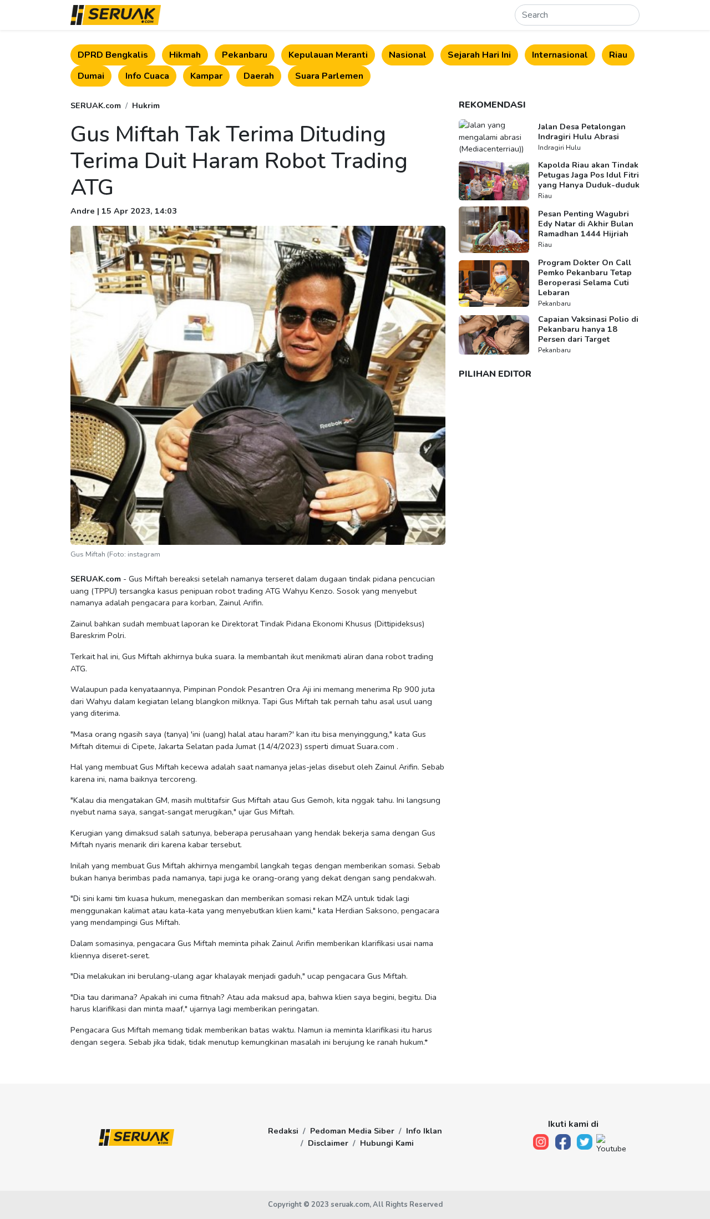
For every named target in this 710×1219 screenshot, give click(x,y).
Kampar (206, 76)
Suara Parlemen (329, 76)
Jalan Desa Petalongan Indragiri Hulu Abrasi (582, 131)
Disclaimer (328, 1143)
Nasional (408, 55)
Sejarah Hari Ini (479, 55)
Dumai (91, 76)
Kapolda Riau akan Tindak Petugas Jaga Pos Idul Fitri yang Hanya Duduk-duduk (589, 175)
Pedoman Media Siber (352, 1130)
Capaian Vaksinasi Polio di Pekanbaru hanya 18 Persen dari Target (588, 329)
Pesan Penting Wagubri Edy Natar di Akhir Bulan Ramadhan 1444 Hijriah (585, 224)
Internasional (560, 55)
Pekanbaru (244, 55)
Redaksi (283, 1130)
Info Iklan (424, 1130)
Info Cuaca (147, 76)
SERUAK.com (95, 105)
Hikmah (185, 55)
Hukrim (146, 105)
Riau (618, 55)
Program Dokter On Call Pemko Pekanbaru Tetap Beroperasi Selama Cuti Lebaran (585, 277)
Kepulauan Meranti (328, 55)
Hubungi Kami (387, 1143)
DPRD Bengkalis (113, 55)
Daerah (259, 76)
